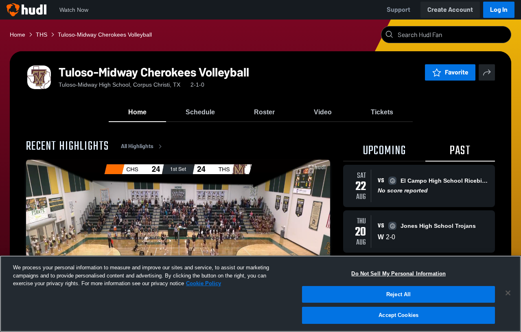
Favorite (456, 72)
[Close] (508, 293)
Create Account (450, 9)
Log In (499, 9)
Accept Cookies (398, 315)
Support (398, 9)
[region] (260, 294)
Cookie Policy (203, 283)
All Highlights (137, 146)
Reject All (398, 294)
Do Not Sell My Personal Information (398, 274)
